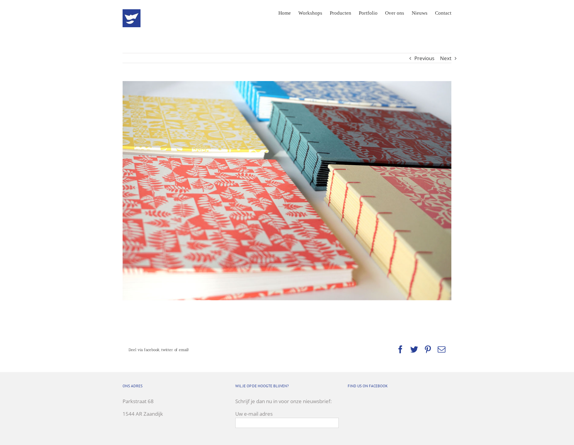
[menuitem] (288, 12)
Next (445, 58)
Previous (424, 58)
